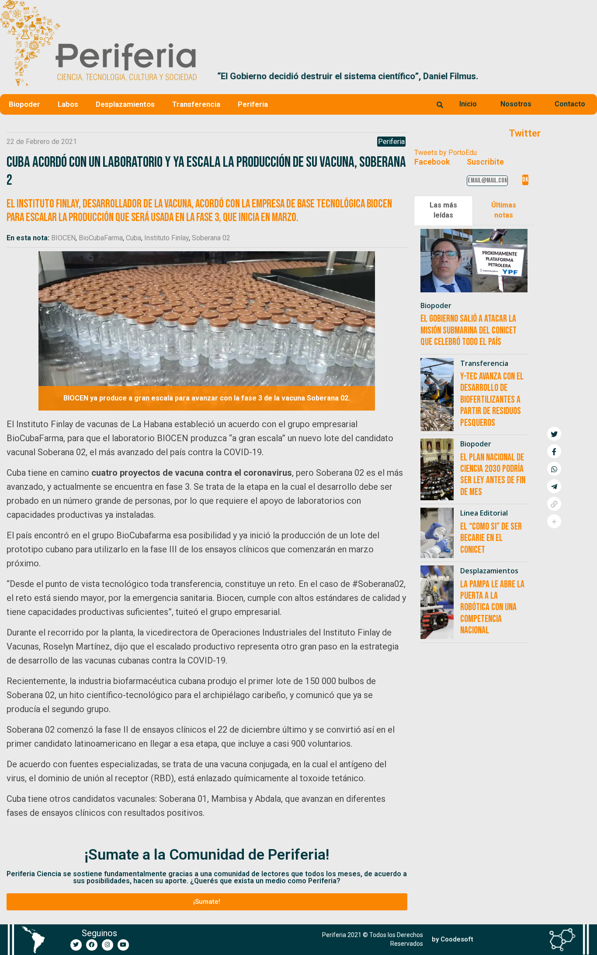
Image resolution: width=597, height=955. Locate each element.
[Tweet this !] (554, 434)
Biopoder (24, 104)
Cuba (133, 238)
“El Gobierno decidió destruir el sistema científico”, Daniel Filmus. (336, 76)
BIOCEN (63, 238)
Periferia (253, 104)
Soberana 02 (211, 238)
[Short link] (554, 504)
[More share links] (554, 521)
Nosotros (515, 104)
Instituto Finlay (166, 238)
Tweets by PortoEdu (445, 152)
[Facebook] (91, 945)
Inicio (468, 104)
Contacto (570, 104)
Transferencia (196, 104)
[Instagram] (107, 945)
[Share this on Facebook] (554, 451)
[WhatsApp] (554, 469)
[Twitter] (76, 945)
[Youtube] (123, 945)
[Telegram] (554, 486)
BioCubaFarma (101, 238)
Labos (68, 104)
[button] (587, 76)
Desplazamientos (125, 104)
